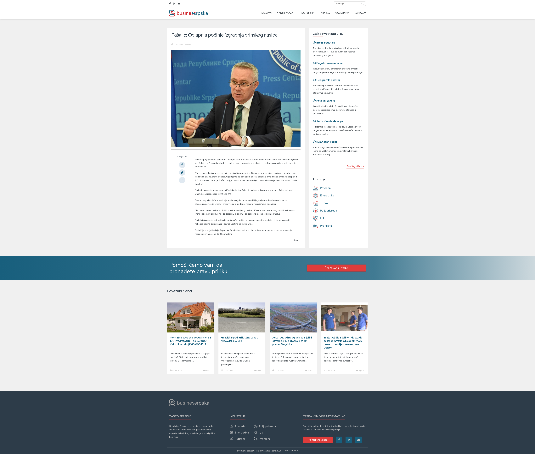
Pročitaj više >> (355, 166)
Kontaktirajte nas (318, 439)
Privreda (325, 188)
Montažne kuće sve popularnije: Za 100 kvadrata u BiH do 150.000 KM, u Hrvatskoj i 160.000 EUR (190, 341)
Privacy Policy (291, 450)
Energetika (326, 195)
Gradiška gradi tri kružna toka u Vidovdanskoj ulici (239, 339)
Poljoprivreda (328, 210)
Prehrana (325, 226)
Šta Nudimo (342, 13)
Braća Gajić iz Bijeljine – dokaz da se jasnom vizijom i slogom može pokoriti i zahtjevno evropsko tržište (343, 342)
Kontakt (360, 13)
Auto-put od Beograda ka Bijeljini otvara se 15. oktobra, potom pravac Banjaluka (292, 341)
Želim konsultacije (336, 268)
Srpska (325, 13)
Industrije (307, 13)
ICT (321, 218)
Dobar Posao (285, 13)
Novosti (266, 13)
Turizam (324, 203)
